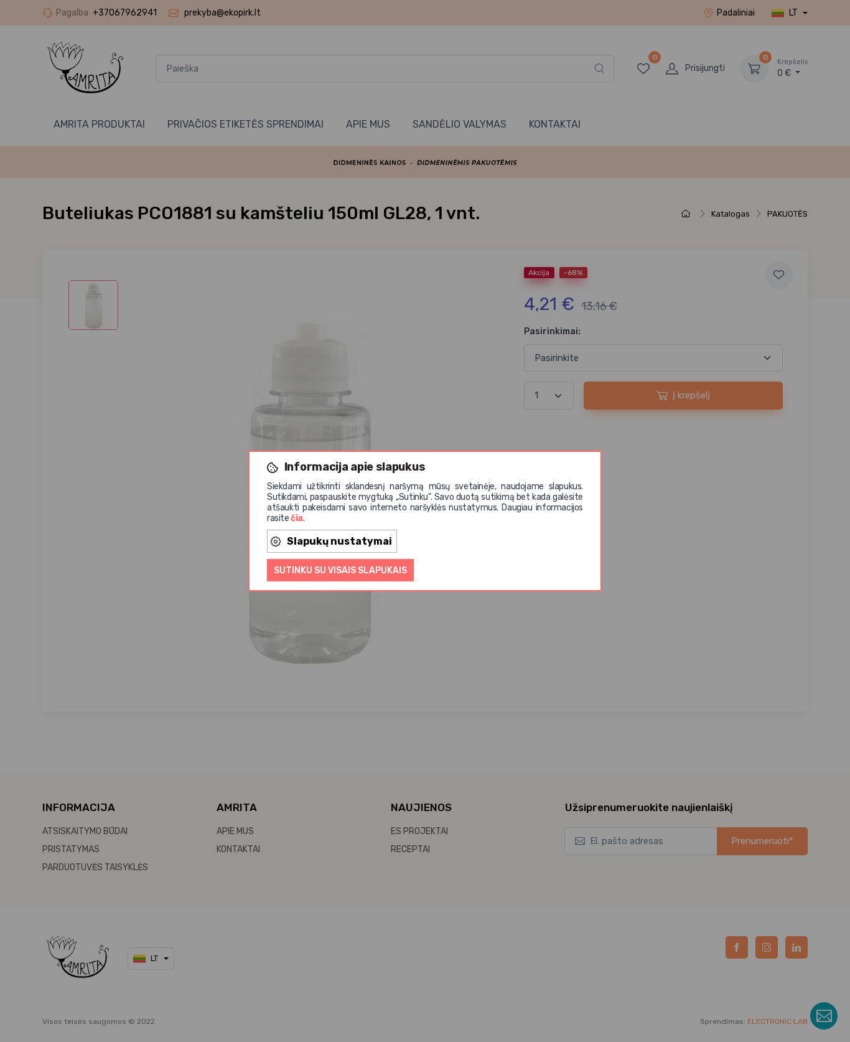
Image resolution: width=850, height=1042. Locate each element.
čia (297, 518)
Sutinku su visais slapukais (340, 570)
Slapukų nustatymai (339, 541)
